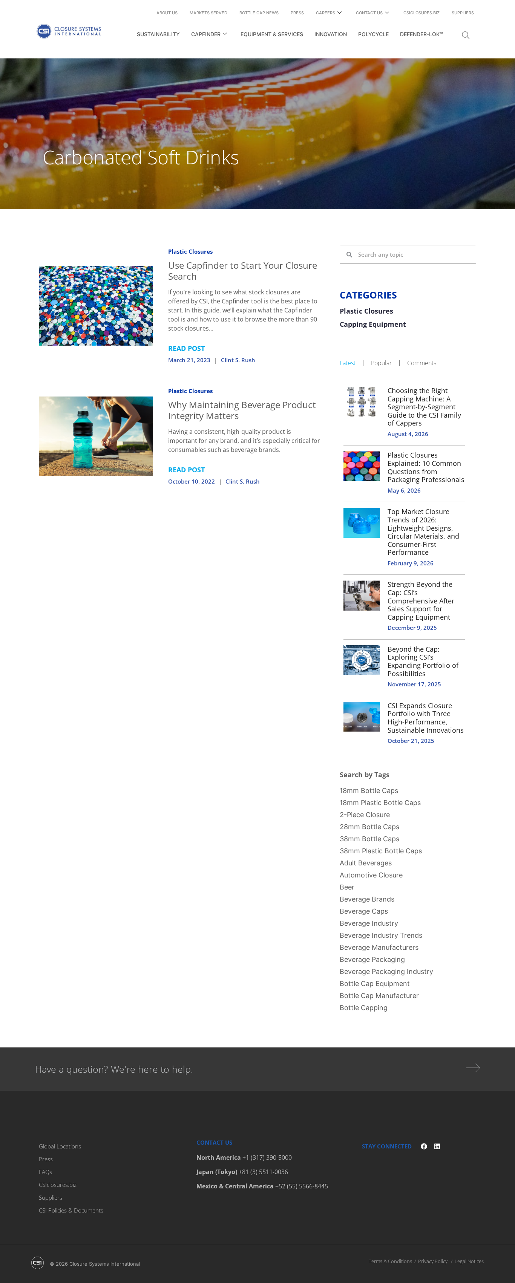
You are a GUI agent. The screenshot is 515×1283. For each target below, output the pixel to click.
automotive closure (371, 875)
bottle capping (364, 1008)
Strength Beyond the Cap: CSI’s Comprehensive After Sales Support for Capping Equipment (421, 600)
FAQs (45, 1172)
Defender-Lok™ (421, 34)
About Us (167, 12)
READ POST (186, 348)
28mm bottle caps (369, 827)
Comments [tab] (421, 363)
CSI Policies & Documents (71, 1210)
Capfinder (206, 34)
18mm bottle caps (369, 791)
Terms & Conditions (390, 1261)
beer (347, 887)
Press (297, 12)
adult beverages (366, 863)
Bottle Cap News (259, 12)
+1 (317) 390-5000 (267, 1157)
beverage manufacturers (379, 947)
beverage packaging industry (386, 971)
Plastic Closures (190, 251)
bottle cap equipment (375, 984)
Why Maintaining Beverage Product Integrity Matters (242, 410)
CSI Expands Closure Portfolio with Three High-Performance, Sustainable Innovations (426, 718)
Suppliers (463, 12)
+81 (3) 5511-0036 (263, 1172)
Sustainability (158, 34)
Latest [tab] (348, 363)
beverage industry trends (381, 935)
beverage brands (367, 899)
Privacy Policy (433, 1261)
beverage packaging (372, 959)
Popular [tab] (381, 363)
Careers (325, 12)
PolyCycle (373, 34)
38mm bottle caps (369, 839)
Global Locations (60, 1146)
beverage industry (369, 923)
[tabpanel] (408, 565)
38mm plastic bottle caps (381, 851)
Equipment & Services (272, 34)
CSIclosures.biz (421, 12)
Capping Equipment (373, 324)
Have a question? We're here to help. (114, 1069)
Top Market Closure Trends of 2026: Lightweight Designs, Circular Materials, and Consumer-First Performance (423, 532)
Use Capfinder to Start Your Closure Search (242, 270)
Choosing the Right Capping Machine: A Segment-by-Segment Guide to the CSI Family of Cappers (424, 406)
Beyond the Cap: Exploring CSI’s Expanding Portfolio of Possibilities (423, 661)
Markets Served (208, 12)
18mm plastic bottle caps (380, 803)
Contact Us (369, 12)
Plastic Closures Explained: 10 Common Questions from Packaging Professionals (426, 467)
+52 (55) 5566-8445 (301, 1186)
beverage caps (364, 911)
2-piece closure (365, 815)
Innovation (330, 34)
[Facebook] (424, 1146)
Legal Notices (469, 1261)
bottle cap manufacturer (379, 996)
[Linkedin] (437, 1146)
